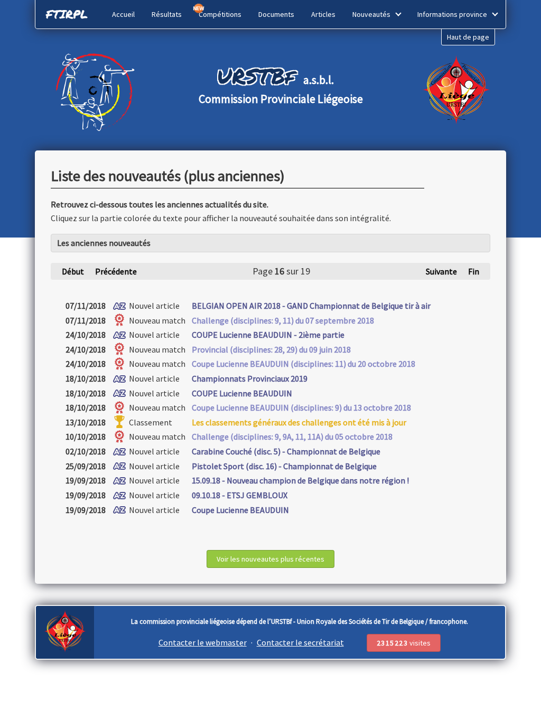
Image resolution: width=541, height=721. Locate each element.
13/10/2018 (86, 422)
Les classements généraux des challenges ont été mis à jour (299, 422)
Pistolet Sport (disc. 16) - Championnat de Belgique (284, 466)
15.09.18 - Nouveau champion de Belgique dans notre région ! (300, 480)
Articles (323, 14)
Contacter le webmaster (202, 642)
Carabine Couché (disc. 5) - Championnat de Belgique (286, 451)
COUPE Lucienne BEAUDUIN (242, 393)
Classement (149, 422)
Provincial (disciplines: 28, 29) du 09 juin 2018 (271, 349)
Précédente (116, 271)
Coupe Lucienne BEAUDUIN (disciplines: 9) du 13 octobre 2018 (301, 407)
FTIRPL (67, 14)
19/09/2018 (86, 480)
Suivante (441, 271)
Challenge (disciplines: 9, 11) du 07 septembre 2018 (283, 320)
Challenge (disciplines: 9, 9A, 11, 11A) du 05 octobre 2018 (292, 436)
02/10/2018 (86, 451)
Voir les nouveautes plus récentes (270, 559)
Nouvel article (153, 305)
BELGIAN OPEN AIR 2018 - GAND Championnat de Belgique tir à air (311, 305)
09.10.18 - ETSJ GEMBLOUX (239, 495)
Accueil (123, 14)
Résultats (167, 14)
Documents (276, 14)
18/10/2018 (86, 378)
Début (73, 271)
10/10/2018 (86, 436)
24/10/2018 (86, 334)
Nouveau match (156, 320)
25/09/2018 (86, 466)
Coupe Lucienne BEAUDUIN (240, 510)
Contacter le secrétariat (300, 642)
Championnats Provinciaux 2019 (249, 378)
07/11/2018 (86, 305)
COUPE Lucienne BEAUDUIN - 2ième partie (268, 334)
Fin (473, 271)
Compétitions (220, 14)
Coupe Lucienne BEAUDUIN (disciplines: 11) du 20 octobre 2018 (303, 363)
